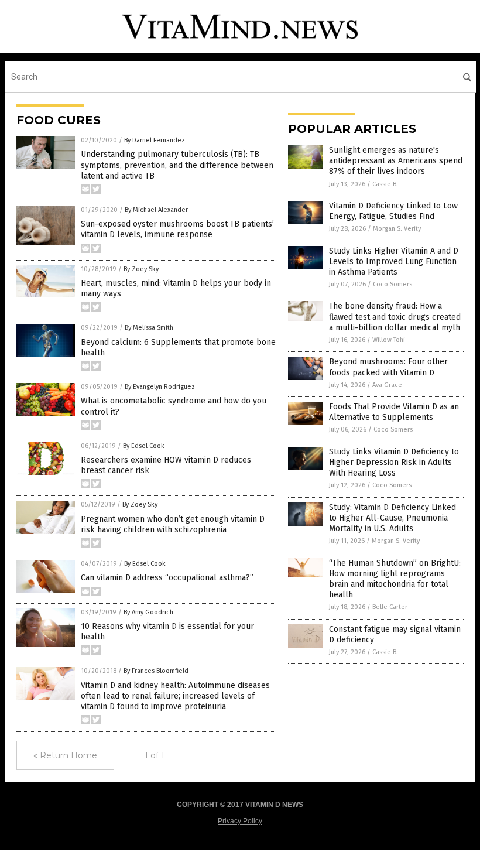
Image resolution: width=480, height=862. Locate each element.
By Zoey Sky (141, 269)
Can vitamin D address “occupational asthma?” (167, 578)
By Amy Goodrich (148, 612)
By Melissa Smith (149, 327)
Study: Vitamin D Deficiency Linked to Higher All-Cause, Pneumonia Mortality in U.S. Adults (392, 517)
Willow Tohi (388, 340)
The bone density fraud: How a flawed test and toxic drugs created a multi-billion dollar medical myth (395, 316)
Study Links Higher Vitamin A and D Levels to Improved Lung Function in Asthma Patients (393, 261)
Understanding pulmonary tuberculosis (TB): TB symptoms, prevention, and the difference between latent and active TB (177, 164)
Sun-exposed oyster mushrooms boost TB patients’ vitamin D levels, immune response (177, 229)
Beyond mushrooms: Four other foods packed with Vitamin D (388, 367)
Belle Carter (389, 607)
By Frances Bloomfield (156, 671)
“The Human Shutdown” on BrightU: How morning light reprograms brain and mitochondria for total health (395, 579)
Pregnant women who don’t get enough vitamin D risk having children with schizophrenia (173, 524)
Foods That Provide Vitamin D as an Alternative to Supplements (394, 412)
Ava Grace (387, 385)
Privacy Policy (240, 821)
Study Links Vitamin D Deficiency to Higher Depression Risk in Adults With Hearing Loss (394, 462)
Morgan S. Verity (397, 228)
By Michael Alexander (156, 210)
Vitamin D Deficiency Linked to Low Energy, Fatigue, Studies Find (393, 211)
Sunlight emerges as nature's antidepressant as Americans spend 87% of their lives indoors (395, 160)
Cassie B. (385, 184)
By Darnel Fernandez (154, 140)
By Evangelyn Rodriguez (160, 387)
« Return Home (65, 755)
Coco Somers (392, 284)
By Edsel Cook (143, 446)
